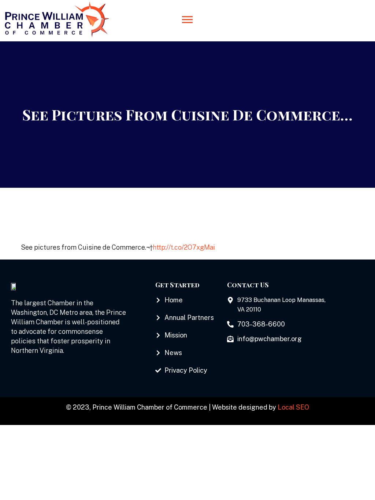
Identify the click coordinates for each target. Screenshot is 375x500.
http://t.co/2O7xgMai (184, 247)
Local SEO (293, 407)
